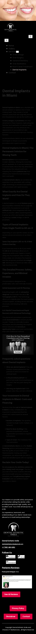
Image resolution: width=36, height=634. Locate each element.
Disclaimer (10, 616)
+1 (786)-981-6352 (8, 547)
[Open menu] (30, 36)
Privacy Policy (18, 608)
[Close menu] (6, 40)
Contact (26, 616)
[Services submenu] (17, 52)
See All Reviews (11, 594)
